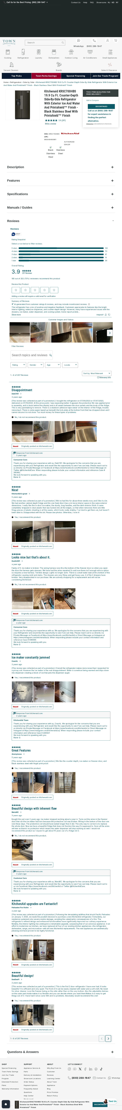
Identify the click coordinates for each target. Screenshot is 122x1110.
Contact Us (75, 2)
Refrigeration (15, 82)
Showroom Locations (32, 1078)
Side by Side (28, 82)
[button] (115, 40)
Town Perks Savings (10, 1072)
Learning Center (53, 1078)
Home (6, 82)
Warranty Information (10, 1089)
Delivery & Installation (32, 1075)
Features (13, 180)
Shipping (89, 124)
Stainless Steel (59, 152)
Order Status (29, 1082)
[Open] (6, 1104)
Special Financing (9, 1068)
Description (15, 167)
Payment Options (31, 1085)
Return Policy (52, 1096)
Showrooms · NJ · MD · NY (107, 2)
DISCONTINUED (101, 106)
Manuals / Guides (19, 207)
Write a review (50, 124)
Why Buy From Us (54, 1068)
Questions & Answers (23, 1052)
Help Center (29, 1096)
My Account (28, 1099)
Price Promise (52, 1092)
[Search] (63, 42)
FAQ (92, 2)
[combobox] (43, 42)
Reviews (13, 221)
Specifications (17, 194)
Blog (49, 1089)
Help (85, 2)
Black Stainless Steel (49, 153)
